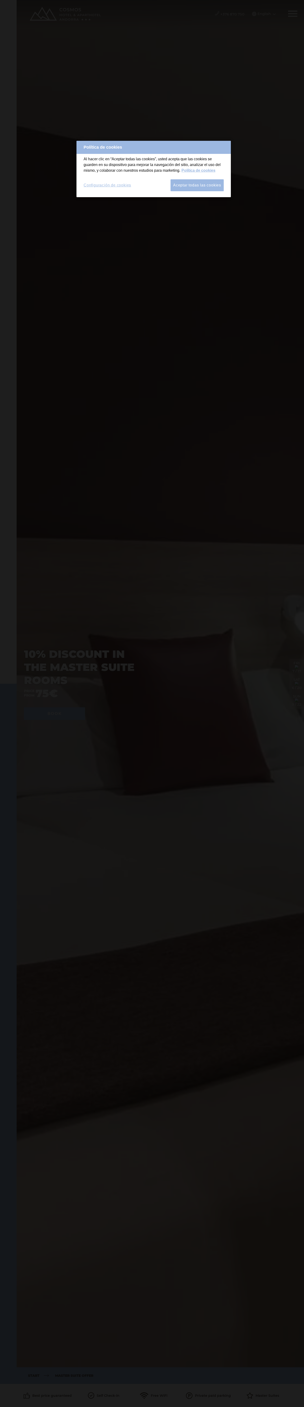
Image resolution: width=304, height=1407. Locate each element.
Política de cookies (198, 170)
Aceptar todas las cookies (197, 185)
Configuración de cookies (107, 185)
